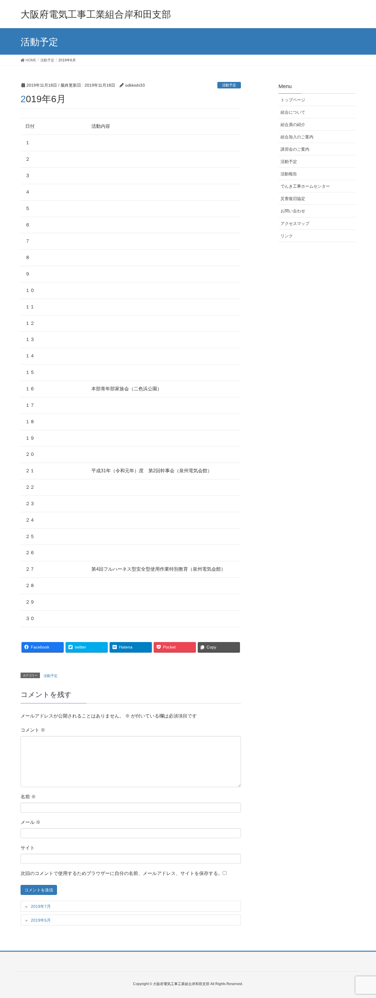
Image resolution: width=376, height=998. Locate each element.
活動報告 (289, 174)
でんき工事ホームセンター (305, 186)
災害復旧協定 (293, 198)
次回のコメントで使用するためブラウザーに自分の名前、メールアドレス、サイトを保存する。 (122, 873)
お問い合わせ (293, 211)
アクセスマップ (295, 223)
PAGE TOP (361, 962)
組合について (293, 112)
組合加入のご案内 (297, 137)
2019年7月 (41, 906)
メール (31, 822)
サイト (28, 847)
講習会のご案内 (295, 149)
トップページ (293, 100)
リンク (287, 235)
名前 (28, 796)
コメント (33, 730)
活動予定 (229, 85)
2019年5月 (41, 920)
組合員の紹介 (293, 124)
